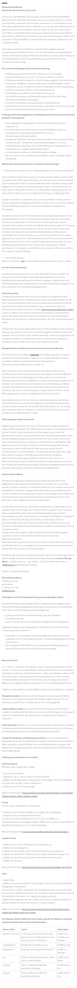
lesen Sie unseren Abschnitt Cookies (57, 310)
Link (23, 261)
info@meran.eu (8, 565)
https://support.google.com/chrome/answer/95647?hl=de (47, 867)
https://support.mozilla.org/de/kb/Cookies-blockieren (45, 832)
